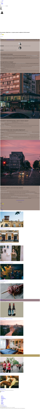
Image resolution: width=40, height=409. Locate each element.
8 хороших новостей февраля (3, 389)
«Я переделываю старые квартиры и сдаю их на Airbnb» (5, 355)
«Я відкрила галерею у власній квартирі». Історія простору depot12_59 (6, 262)
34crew (2, 36)
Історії (0, 261)
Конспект (1, 388)
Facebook (2, 3)
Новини (1, 227)
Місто (1, 209)
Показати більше (2, 391)
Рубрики (2, 0)
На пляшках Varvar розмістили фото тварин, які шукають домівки (6, 318)
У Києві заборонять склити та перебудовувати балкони (5, 228)
